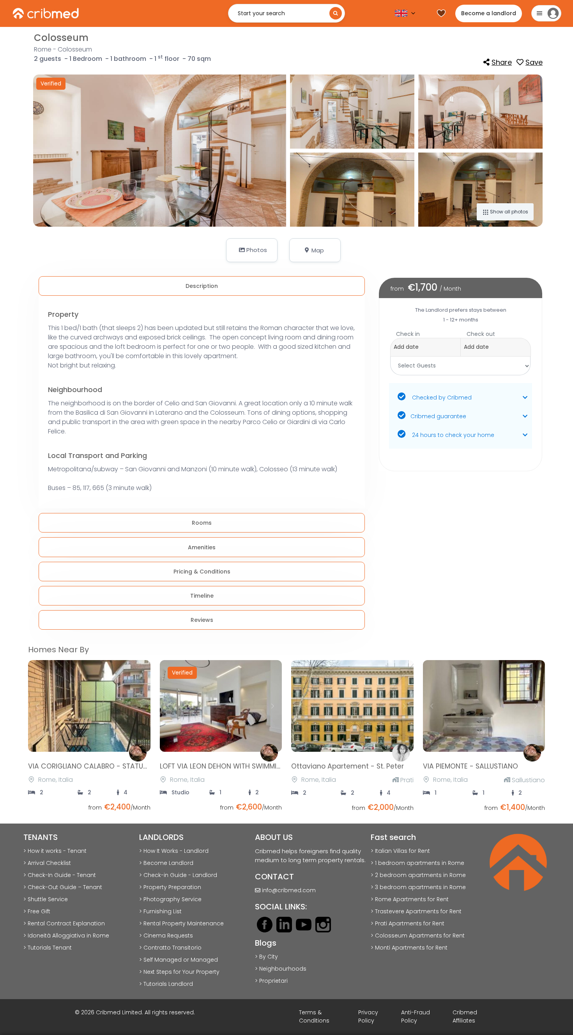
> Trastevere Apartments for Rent (416, 911)
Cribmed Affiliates (465, 1016)
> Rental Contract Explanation (64, 923)
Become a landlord (488, 13)
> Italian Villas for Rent (400, 851)
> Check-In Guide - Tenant (59, 875)
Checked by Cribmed (441, 397)
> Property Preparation (170, 887)
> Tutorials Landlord (166, 984)
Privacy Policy (368, 1016)
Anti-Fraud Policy (415, 1016)
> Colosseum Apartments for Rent (418, 935)
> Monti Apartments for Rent (409, 948)
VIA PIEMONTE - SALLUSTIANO (470, 766)
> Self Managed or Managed (178, 960)
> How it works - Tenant (55, 851)
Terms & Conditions (314, 1016)
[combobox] (460, 343)
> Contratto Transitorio (170, 948)
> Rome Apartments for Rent (410, 899)
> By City (266, 956)
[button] (252, 250)
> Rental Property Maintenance (181, 923)
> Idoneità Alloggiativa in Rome (66, 935)
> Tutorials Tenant (47, 948)
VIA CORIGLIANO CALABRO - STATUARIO (93, 766)
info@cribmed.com (289, 890)
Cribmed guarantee (438, 416)
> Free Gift (36, 911)
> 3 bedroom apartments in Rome (418, 887)
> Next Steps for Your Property (179, 972)
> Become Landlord (166, 863)
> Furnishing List (160, 911)
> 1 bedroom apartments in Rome (417, 863)
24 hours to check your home (452, 435)
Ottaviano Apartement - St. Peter (347, 766)
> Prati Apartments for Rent (407, 923)
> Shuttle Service (45, 899)
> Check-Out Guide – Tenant (62, 887)
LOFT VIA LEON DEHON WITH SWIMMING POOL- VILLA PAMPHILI (259, 766)
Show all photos (508, 211)
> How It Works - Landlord (174, 851)
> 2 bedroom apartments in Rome (418, 875)
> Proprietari (271, 981)
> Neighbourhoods (280, 969)
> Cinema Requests (166, 935)
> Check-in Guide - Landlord (178, 875)
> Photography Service (170, 899)
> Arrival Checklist (47, 863)
